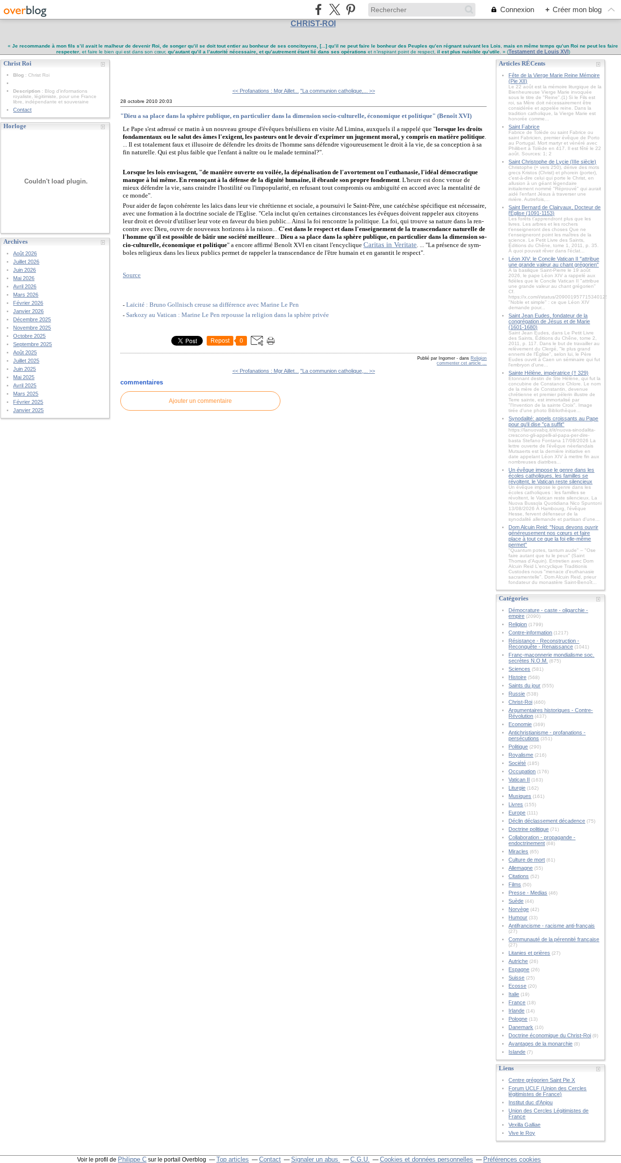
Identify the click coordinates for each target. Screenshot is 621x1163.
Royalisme (520, 755)
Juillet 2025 (26, 361)
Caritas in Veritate (390, 245)
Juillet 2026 (26, 262)
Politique (518, 746)
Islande (516, 1052)
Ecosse (517, 986)
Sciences (519, 669)
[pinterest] (350, 9)
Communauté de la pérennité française (553, 939)
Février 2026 (28, 303)
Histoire (517, 677)
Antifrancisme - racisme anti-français (551, 926)
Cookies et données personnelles (426, 1159)
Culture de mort (526, 860)
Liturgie (516, 788)
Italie (513, 994)
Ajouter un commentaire (200, 401)
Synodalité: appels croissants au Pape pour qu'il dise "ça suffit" (553, 421)
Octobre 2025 (29, 336)
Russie (516, 694)
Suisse (516, 977)
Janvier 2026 (28, 311)
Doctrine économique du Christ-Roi (549, 1035)
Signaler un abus (315, 1159)
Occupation (522, 771)
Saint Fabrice (523, 127)
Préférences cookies (512, 1159)
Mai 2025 (23, 377)
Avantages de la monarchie (540, 1044)
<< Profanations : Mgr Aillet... (265, 91)
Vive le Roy (521, 1133)
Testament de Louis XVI (538, 51)
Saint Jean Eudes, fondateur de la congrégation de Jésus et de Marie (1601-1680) (549, 321)
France (516, 1002)
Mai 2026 (23, 278)
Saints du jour (524, 685)
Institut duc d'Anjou (530, 1102)
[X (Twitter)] (334, 9)
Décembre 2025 (32, 319)
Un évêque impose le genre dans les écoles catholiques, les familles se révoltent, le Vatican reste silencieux (551, 475)
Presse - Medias (527, 893)
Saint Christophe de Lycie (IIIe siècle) (552, 162)
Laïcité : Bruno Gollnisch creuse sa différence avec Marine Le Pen (212, 304)
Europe (516, 812)
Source (132, 275)
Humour (517, 917)
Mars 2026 (25, 295)
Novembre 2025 (32, 328)
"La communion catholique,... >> (337, 91)
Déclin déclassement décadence (546, 821)
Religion (479, 358)
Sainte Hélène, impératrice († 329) (548, 373)
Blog (18, 75)
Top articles (232, 1159)
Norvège (518, 909)
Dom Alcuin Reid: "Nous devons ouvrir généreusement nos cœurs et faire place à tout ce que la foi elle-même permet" (553, 536)
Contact (22, 110)
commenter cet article (459, 363)
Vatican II (519, 779)
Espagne (518, 969)
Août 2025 (25, 352)
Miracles (518, 851)
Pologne (517, 1019)
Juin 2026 (24, 270)
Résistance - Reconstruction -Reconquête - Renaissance (543, 643)
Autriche (518, 961)
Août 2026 (25, 253)
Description (27, 91)
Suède (515, 901)
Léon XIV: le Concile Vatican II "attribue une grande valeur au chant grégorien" (553, 261)
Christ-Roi (520, 702)
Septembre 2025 (32, 344)
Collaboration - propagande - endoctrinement (541, 840)
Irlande (516, 1010)
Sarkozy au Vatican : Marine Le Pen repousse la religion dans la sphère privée (227, 314)
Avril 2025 (24, 385)
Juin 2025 (24, 369)
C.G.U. (360, 1159)
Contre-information (530, 632)
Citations (518, 876)
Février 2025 (28, 402)
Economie (520, 724)
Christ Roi (143, 67)
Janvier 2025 (28, 410)
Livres (515, 804)
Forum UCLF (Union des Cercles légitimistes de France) (547, 1091)
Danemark (520, 1027)
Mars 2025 (25, 394)
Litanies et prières (529, 953)
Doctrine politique (528, 829)
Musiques (519, 796)
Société (517, 763)
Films (514, 884)
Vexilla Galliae (524, 1125)
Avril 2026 (24, 286)
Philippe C (132, 1159)
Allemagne (520, 868)
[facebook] (318, 9)
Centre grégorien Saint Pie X (541, 1080)
